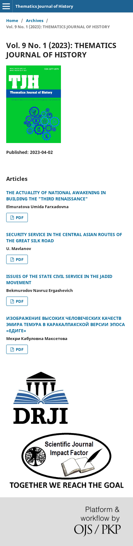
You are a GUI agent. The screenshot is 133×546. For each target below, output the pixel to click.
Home (12, 20)
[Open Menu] (6, 6)
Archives (34, 20)
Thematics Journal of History (44, 6)
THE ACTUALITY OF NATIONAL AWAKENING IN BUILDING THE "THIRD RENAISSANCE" (56, 196)
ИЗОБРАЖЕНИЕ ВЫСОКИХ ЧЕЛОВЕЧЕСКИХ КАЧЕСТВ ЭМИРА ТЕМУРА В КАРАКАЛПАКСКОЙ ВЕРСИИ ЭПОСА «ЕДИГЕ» (65, 324)
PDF (19, 217)
